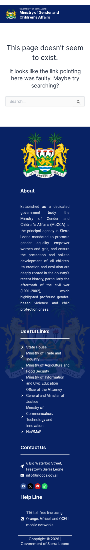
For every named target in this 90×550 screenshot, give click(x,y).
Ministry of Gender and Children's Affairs (39, 15)
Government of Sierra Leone (33, 9)
